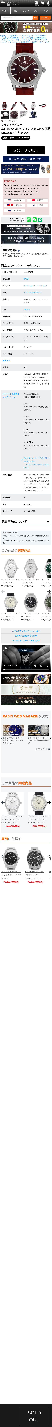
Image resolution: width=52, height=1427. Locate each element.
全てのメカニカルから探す (26, 636)
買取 (15, 11)
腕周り (5, 360)
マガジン (47, 11)
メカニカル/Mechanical (10, 38)
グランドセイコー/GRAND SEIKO (34, 36)
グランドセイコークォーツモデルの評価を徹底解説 (38, 740)
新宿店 (26, 279)
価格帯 (34, 42)
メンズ (4, 42)
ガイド (36, 11)
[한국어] (37, 205)
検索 (35, 18)
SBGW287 (27, 309)
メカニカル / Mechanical (32, 293)
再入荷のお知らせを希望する (26, 159)
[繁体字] (14, 205)
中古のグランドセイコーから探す (26, 640)
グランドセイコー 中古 (10, 40)
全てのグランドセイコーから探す (26, 631)
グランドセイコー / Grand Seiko (35, 286)
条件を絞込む (45, 18)
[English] (14, 200)
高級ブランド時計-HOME (9, 36)
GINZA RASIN (9, 3)
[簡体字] (37, 200)
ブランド (5, 11)
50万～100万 (44, 42)
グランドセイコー (10, 121)
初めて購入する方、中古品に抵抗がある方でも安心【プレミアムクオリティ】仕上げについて (36, 463)
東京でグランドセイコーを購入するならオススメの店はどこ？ (13, 740)
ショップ (26, 11)
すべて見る (41, 748)
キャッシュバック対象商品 (19, 42)
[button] (49, 593)
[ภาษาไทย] (14, 210)
